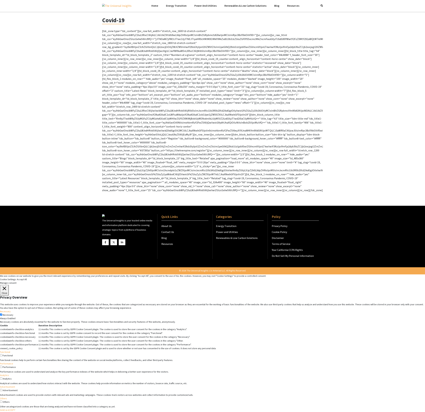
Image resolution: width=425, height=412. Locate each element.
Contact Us (167, 232)
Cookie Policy (279, 232)
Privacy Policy (279, 226)
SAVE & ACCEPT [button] (7, 410)
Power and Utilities (205, 6)
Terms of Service (281, 244)
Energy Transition (176, 6)
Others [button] (3, 398)
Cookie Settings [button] (8, 279)
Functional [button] (5, 352)
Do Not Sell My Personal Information (293, 256)
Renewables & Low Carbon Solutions (245, 6)
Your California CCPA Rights (287, 250)
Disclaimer (278, 238)
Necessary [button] (5, 311)
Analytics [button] (4, 375)
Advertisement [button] (7, 387)
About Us (166, 226)
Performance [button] (6, 363)
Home (154, 6)
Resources (293, 6)
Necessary (8, 315)
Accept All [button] (22, 279)
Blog (276, 6)
